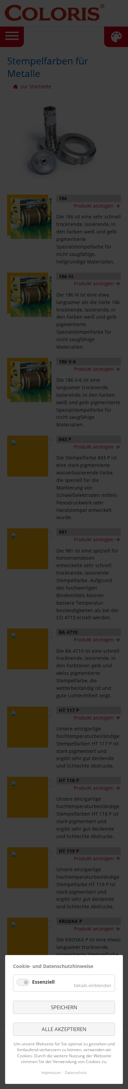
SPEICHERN (64, 1007)
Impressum (51, 1072)
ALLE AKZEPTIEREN (64, 1029)
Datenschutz (76, 1072)
